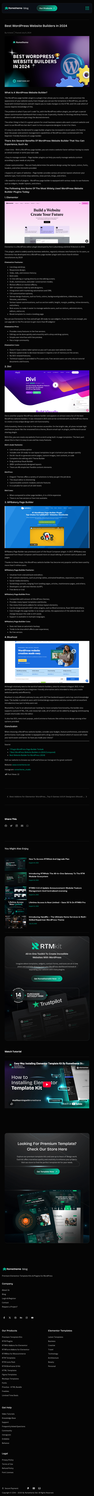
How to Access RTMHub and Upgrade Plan (49, 859)
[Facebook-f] (4, 1317)
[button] (87, 8)
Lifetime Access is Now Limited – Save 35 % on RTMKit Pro (57, 902)
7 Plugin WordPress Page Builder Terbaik (26, 749)
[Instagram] (26, 1317)
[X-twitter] (10, 1317)
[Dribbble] (15, 1317)
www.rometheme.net (21, 764)
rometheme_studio (22, 769)
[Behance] (21, 1317)
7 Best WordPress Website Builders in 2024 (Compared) (32, 752)
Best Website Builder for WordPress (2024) (27, 755)
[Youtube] (32, 1317)
